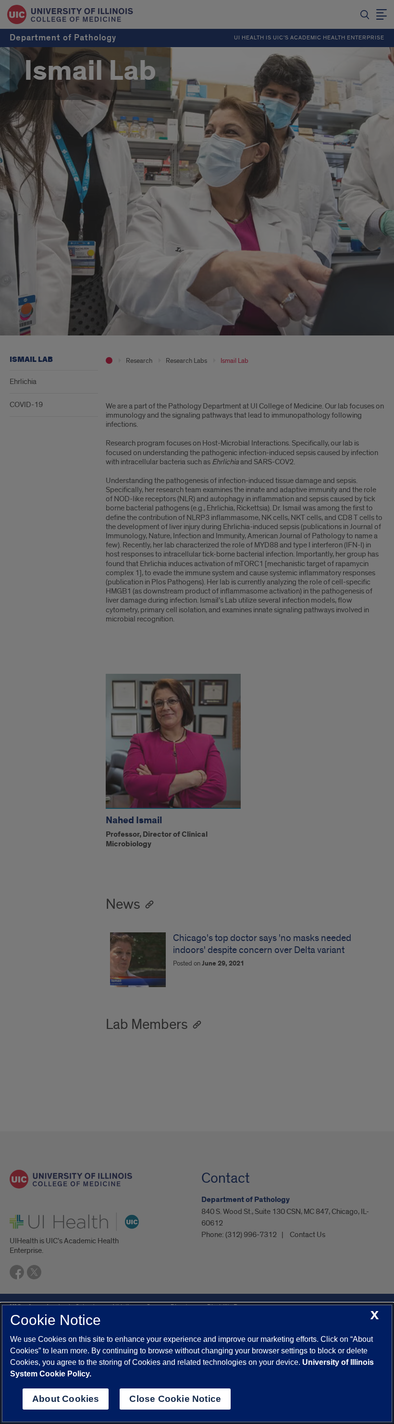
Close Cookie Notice (175, 1399)
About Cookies (65, 1399)
